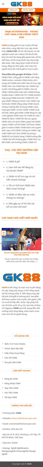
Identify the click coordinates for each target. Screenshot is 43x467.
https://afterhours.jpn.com (23, 418)
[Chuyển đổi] (4, 161)
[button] (3, 4)
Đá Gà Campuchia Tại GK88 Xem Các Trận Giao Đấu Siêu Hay (21, 254)
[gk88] (21, 4)
